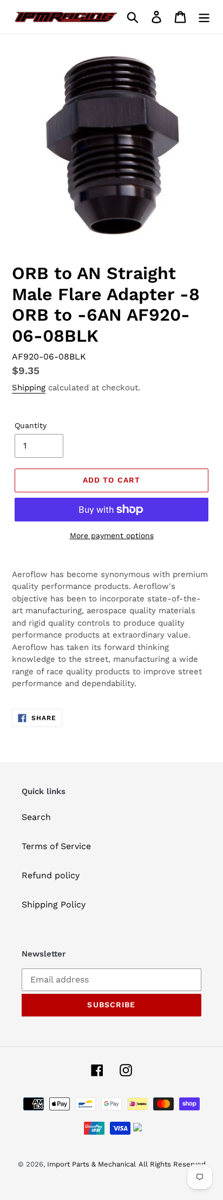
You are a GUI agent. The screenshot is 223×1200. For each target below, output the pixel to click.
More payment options (112, 535)
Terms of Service (56, 846)
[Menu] (204, 17)
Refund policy (51, 875)
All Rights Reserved (172, 1164)
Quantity (31, 425)
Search (36, 817)
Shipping (28, 387)
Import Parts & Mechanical (91, 1164)
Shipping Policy (54, 904)
